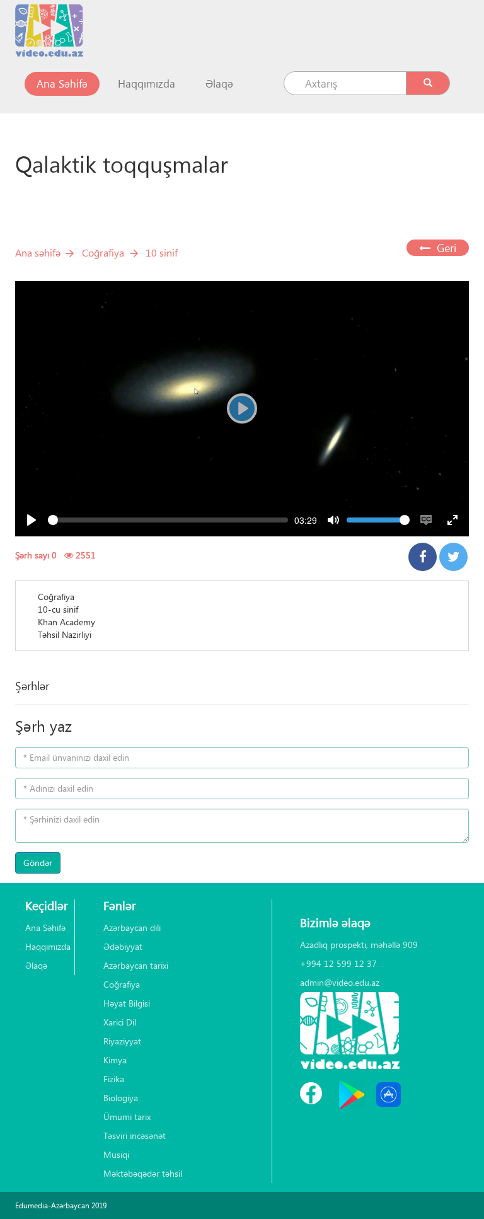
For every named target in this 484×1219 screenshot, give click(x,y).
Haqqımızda (146, 83)
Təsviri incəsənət (134, 1135)
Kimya (115, 1060)
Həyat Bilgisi (126, 1003)
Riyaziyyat (122, 1041)
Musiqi (116, 1154)
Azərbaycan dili (132, 927)
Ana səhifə (37, 252)
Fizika (113, 1079)
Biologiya (120, 1098)
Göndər (37, 863)
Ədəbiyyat (122, 946)
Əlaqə (219, 83)
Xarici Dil (119, 1022)
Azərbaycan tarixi (135, 965)
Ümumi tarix (127, 1117)
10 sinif (162, 252)
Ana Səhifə (68, 83)
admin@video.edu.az (339, 982)
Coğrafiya (103, 252)
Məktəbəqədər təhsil (142, 1173)
